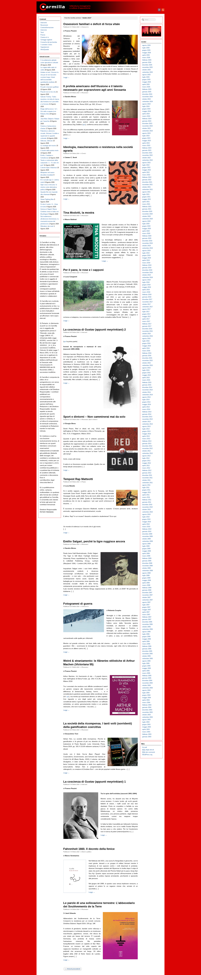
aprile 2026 (146, 55)
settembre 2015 (147, 365)
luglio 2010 (145, 517)
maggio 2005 (146, 668)
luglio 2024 (145, 106)
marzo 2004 (146, 702)
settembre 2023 (147, 131)
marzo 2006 (146, 644)
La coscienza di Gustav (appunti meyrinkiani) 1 (94, 781)
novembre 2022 (147, 155)
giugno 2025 (146, 79)
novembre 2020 (147, 214)
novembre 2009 (147, 536)
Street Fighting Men (47, 199)
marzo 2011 (146, 497)
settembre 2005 (147, 658)
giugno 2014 (146, 402)
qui (84, 124)
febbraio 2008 (146, 588)
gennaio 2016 (146, 355)
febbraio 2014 (146, 412)
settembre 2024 (147, 101)
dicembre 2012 (147, 446)
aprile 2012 (146, 465)
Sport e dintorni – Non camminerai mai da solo (94, 416)
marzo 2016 (146, 351)
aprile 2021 (146, 202)
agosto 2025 (146, 75)
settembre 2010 (147, 512)
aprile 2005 (146, 671)
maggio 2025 (146, 82)
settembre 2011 (147, 482)
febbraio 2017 (146, 324)
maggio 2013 (146, 434)
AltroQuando (44, 49)
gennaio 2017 (146, 326)
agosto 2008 (146, 573)
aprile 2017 (146, 319)
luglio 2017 (145, 311)
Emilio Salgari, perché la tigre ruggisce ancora (94, 541)
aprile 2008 (146, 583)
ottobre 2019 (146, 246)
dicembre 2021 (147, 182)
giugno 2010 (146, 519)
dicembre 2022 (147, 153)
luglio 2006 (145, 634)
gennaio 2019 (146, 268)
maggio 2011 (146, 492)
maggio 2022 (146, 170)
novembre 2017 (147, 302)
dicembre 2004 (147, 680)
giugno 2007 (146, 607)
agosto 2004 (146, 690)
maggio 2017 (146, 316)
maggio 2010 (146, 522)
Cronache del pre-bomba (48, 42)
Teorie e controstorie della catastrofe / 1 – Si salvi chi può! (49, 162)
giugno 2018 (146, 285)
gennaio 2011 (146, 502)
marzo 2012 (146, 468)
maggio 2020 (146, 228)
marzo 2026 (146, 57)
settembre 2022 (147, 160)
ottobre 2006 (146, 627)
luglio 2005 (145, 663)
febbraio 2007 (146, 617)
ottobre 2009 (146, 539)
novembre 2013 (147, 419)
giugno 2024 (146, 109)
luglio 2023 (145, 136)
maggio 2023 (146, 140)
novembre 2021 (147, 184)
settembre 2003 (147, 717)
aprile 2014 (146, 407)
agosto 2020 (146, 221)
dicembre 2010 (147, 504)
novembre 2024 (147, 96)
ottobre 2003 (146, 715)
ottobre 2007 (146, 597)
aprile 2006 (146, 641)
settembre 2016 (147, 336)
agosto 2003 (146, 719)
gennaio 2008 (146, 590)
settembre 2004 (147, 688)
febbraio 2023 (146, 148)
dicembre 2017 (147, 299)
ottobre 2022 (146, 158)
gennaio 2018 (146, 297)
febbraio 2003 (146, 734)
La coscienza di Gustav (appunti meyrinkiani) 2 (94, 329)
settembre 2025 (147, 72)
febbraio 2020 (146, 236)
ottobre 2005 (146, 656)
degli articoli (148, 750)
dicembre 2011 (147, 475)
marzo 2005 (146, 673)
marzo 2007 (146, 614)
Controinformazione (47, 27)
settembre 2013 (147, 424)
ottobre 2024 (146, 99)
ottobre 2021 (146, 187)
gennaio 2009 (146, 561)
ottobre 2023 (146, 128)
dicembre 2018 (147, 270)
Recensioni (85, 93)
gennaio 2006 (146, 649)
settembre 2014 (147, 395)
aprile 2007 (146, 612)
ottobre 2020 (146, 216)
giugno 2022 (146, 167)
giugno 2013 (146, 431)
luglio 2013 (145, 429)
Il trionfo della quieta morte (49, 150)
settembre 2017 (147, 307)
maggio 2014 (146, 404)
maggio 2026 (146, 53)
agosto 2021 (146, 192)
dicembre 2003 (147, 710)
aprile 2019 (146, 260)
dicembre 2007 (147, 592)
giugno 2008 (146, 578)
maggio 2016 (146, 346)
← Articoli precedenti (72, 969)
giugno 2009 (146, 548)
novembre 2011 (147, 478)
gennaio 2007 (146, 619)
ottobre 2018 (146, 275)
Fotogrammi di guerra (77, 603)
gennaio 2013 (146, 443)
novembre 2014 (147, 390)
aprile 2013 (146, 436)
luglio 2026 (145, 48)
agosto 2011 (146, 485)
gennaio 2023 (146, 150)
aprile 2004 (146, 700)
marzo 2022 (146, 175)
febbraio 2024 (146, 118)
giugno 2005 (146, 666)
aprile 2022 (146, 172)
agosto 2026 (146, 45)
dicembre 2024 (147, 94)
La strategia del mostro (48, 145)
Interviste (43, 30)
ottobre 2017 (146, 304)
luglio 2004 (145, 693)
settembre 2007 (147, 600)
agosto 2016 (146, 338)
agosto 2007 (146, 602)
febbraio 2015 (146, 382)
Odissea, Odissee (46, 141)
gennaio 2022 (146, 180)
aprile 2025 (146, 84)
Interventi (84, 332)
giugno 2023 (146, 138)
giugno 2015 (146, 373)
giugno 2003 (146, 724)
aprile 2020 (146, 231)
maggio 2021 (146, 199)
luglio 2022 (145, 165)
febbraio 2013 (146, 441)
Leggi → (66, 77)
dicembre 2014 (147, 387)
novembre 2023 (147, 126)
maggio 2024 (146, 111)
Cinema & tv (85, 27)
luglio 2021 (145, 194)
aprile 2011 (145, 495)
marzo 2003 (146, 732)
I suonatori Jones (46, 44)
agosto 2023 (146, 133)
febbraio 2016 (146, 353)
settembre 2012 (147, 453)
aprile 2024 (146, 114)
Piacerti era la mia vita (48, 92)
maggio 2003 (146, 727)
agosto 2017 (146, 309)
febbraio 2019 (146, 265)
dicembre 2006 (147, 622)
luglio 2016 (145, 341)
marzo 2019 (146, 263)
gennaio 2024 (146, 121)
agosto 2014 (146, 397)
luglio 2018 (145, 282)
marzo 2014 (146, 409)
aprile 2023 (146, 143)
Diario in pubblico (86, 852)
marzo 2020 (146, 233)
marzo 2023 (146, 145)
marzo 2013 (146, 439)
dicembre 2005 (147, 651)
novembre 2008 (147, 566)
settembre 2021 (147, 189)
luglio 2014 (145, 399)
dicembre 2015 (147, 358)
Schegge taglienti (46, 40)
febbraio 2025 (146, 89)
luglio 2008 (145, 575)
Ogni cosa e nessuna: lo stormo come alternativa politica (48, 187)
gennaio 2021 (146, 209)
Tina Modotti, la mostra (78, 212)
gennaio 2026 (146, 62)
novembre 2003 (147, 712)
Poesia (84, 482)
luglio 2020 (145, 224)
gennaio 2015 (146, 385)
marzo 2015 (146, 380)
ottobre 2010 (146, 509)
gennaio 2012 (146, 473)
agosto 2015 (146, 368)
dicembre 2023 (147, 123)
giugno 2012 (146, 460)
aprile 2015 (146, 377)
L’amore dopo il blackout (48, 167)
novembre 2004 (147, 683)
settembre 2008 (147, 570)
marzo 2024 (146, 116)
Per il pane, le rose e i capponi (83, 269)
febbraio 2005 (146, 675)
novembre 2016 (147, 331)
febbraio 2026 (146, 60)
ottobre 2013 (146, 421)
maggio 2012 (146, 463)
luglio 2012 (145, 458)
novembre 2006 (147, 624)
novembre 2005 (147, 653)
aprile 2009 (146, 553)
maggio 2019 (146, 258)
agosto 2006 (146, 632)
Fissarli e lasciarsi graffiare (49, 87)
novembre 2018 (147, 272)
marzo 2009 (146, 556)
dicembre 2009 (147, 534)
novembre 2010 (147, 507)
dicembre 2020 (147, 211)
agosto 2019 (146, 250)
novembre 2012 (147, 448)
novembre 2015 (147, 360)
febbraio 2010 (146, 529)
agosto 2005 (146, 661)
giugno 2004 (146, 695)
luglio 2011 (145, 487)
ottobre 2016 (146, 333)
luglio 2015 (145, 370)
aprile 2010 (146, 524)
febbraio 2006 (146, 646)
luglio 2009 (145, 546)
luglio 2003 (145, 722)
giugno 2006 (146, 636)
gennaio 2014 (146, 414)
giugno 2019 (146, 255)
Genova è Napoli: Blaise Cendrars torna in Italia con (49, 211)
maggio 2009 (146, 551)
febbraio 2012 (146, 470)
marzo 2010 (146, 526)
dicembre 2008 (147, 563)
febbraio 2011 (146, 500)
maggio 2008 (146, 580)
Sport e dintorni (93, 419)
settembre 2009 (147, 541)
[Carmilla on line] (100, 7)
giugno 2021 (146, 197)
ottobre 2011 (146, 480)
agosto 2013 (146, 426)
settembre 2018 (147, 277)
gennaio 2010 (146, 531)
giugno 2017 (146, 314)
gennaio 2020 (146, 238)
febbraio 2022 (146, 177)
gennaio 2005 (146, 678)
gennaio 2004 (146, 707)
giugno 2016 (146, 343)
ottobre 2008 (146, 568)
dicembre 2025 (147, 65)
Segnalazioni (44, 47)
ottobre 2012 (146, 451)
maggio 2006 (146, 639)
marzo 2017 (146, 321)
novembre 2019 (147, 243)
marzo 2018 (146, 292)
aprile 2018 (146, 289)
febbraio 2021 (146, 206)
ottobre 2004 (146, 685)
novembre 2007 (147, 595)
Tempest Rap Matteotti (78, 479)
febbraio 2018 (146, 294)
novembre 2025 (147, 67)
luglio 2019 (145, 253)
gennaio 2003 (146, 737)
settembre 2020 (147, 219)
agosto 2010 (146, 514)
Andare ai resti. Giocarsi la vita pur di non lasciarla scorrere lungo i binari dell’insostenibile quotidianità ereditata (49, 77)
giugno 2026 (146, 50)
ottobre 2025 (146, 70)
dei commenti (148, 752)
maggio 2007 (146, 610)
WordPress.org (147, 754)
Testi (42, 32)
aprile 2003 (146, 729)
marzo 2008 (146, 585)
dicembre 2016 (147, 329)
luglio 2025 (145, 77)
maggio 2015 (146, 375)
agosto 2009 (146, 544)
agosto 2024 (146, 104)
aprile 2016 (146, 348)
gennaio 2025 (146, 92)
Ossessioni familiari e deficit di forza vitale (91, 24)
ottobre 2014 (146, 392)
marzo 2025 (146, 87)
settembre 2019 (147, 248)
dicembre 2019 (147, 241)
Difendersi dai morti (47, 226)
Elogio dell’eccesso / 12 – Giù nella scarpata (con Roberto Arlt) (49, 111)
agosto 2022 (146, 162)
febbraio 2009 (146, 558)
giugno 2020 (146, 226)
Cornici (84, 153)
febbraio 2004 (146, 705)
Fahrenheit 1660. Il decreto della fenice (89, 848)
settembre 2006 (147, 629)
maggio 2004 (146, 697)
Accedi (144, 747)
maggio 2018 (146, 287)
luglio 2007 (145, 605)
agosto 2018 (146, 280)
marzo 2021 (146, 204)
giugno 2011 (146, 490)
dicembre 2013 (147, 417)
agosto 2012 (146, 456)
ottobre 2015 (146, 363)
